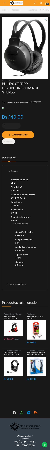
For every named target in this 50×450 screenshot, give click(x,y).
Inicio (4, 10)
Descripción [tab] (9, 157)
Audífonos (33, 10)
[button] (45, 19)
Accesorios (16, 10)
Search (35, 3)
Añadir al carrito (20, 135)
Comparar (37, 102)
